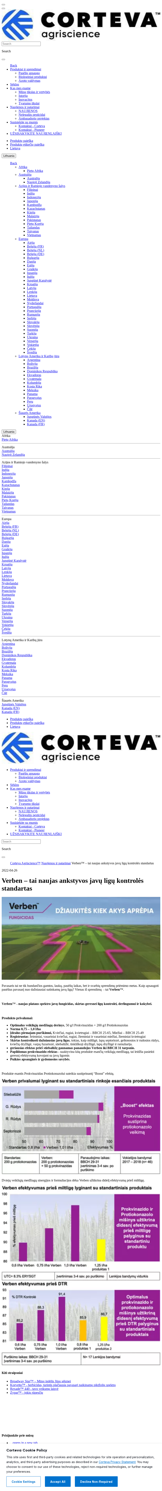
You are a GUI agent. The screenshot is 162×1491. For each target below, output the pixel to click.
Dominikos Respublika (42, 371)
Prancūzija (34, 310)
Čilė (29, 409)
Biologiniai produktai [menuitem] (33, 77)
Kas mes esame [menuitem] (20, 88)
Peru (30, 401)
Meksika (32, 390)
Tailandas (33, 227)
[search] (3, 59)
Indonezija (34, 197)
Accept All (57, 1481)
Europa (23, 239)
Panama (32, 394)
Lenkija (32, 292)
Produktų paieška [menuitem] (21, 140)
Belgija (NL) (35, 250)
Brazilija (32, 367)
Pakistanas (34, 220)
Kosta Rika (34, 386)
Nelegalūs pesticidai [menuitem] (32, 114)
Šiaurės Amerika (29, 413)
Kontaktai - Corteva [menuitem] (32, 126)
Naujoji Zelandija (38, 182)
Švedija (32, 352)
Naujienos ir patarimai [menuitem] (24, 107)
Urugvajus (34, 405)
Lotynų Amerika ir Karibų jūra (39, 356)
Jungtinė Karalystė (39, 280)
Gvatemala (34, 379)
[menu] (3, 4)
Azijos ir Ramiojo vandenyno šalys (42, 186)
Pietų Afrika (35, 171)
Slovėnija (33, 326)
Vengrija (32, 341)
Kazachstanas (36, 208)
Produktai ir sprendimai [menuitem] (25, 69)
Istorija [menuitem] (23, 96)
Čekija (31, 348)
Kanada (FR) (36, 424)
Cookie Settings (23, 1481)
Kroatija (32, 284)
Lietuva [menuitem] (15, 148)
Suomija (32, 329)
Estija (30, 265)
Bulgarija (33, 258)
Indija (31, 193)
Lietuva (32, 295)
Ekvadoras (34, 375)
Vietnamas (34, 235)
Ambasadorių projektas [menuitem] (34, 118)
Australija (25, 174)
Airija (31, 242)
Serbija (31, 318)
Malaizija (33, 216)
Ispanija (32, 273)
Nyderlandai (35, 303)
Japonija (32, 201)
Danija (31, 261)
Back (13, 65)
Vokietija (33, 345)
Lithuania (8, 155)
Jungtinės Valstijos (39, 416)
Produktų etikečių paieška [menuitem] (27, 144)
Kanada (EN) (36, 420)
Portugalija (34, 307)
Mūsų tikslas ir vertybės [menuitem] (34, 92)
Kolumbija (34, 382)
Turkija (31, 333)
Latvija (31, 288)
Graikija (32, 269)
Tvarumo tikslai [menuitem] (29, 103)
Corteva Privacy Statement (117, 1462)
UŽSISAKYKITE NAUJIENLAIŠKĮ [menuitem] (36, 133)
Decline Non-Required (96, 1481)
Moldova (33, 299)
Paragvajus (34, 397)
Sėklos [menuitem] (14, 84)
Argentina (33, 360)
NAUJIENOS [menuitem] (28, 111)
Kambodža (34, 205)
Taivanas (33, 231)
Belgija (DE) (35, 254)
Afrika (23, 167)
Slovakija (33, 322)
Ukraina (32, 337)
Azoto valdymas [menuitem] (29, 80)
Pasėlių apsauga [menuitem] (29, 73)
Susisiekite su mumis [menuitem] (24, 122)
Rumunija (33, 314)
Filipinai (32, 189)
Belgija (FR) (35, 246)
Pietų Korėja (35, 223)
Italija (30, 276)
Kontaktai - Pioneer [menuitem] (32, 130)
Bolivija (32, 363)
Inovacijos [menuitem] (25, 99)
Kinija (31, 212)
